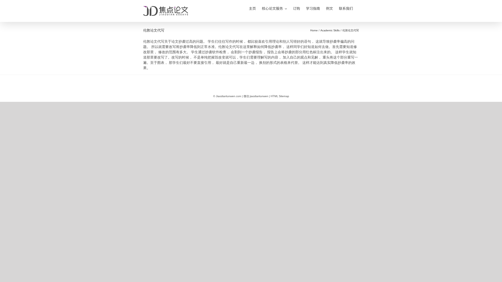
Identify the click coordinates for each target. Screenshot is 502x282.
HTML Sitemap (280, 96)
